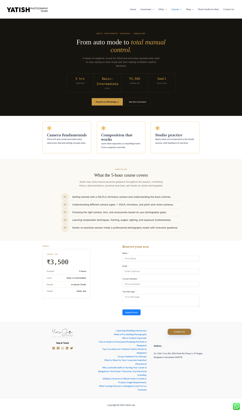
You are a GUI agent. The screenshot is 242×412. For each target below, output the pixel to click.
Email (124, 266)
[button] (152, 9)
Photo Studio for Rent (208, 9)
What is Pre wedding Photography (130, 334)
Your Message (128, 291)
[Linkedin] (67, 348)
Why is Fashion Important (134, 338)
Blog (188, 9)
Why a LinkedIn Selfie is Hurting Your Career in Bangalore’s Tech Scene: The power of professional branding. (122, 371)
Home (133, 9)
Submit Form (131, 312)
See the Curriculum (137, 102)
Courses (175, 9)
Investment (145, 9)
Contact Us (228, 9)
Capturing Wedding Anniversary (131, 330)
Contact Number (129, 279)
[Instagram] (53, 348)
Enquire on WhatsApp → (107, 102)
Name (124, 253)
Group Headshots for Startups (132, 356)
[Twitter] (71, 348)
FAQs (161, 9)
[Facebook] (58, 348)
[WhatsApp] (62, 348)
